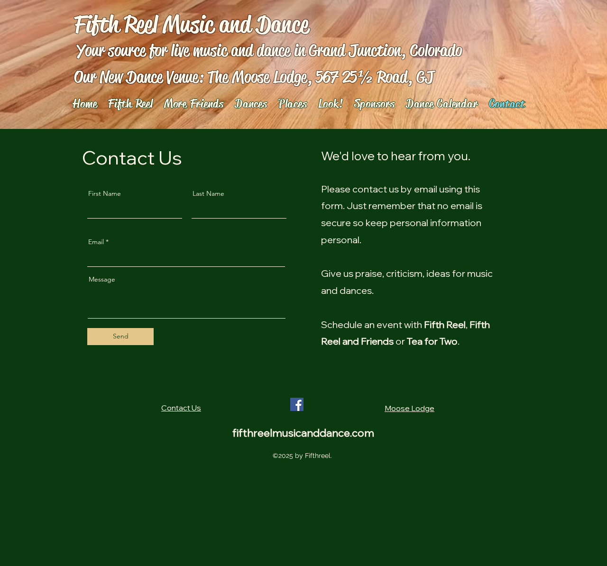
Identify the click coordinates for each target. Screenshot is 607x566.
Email (96, 241)
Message (102, 279)
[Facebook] (297, 404)
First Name (104, 193)
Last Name (208, 193)
